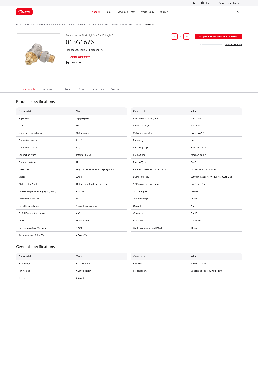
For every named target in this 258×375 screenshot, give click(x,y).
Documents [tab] (47, 88)
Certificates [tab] (65, 88)
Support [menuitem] (164, 11)
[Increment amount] (186, 36)
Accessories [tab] (116, 88)
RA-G (138, 24)
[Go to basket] (194, 3)
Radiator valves (100, 24)
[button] (204, 3)
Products (29, 24)
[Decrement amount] (174, 36)
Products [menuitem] (95, 11)
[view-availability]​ (233, 44)
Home (19, 24)
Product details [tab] (27, 88)
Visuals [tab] (82, 88)
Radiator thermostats (79, 24)
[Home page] (24, 11)
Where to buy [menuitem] (147, 11)
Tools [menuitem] (108, 11)
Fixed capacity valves (122, 24)
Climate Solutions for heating (51, 24)
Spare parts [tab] (98, 88)
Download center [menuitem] (126, 11)
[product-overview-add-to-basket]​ (220, 36)
